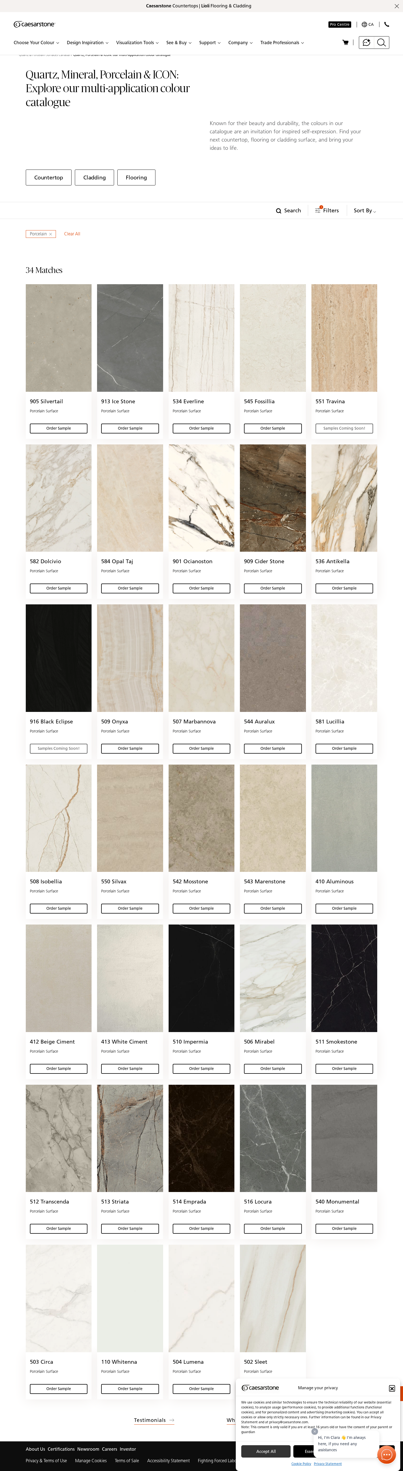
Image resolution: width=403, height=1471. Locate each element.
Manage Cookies (91, 1460)
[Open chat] (386, 1454)
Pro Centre (340, 24)
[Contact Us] (386, 24)
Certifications (61, 1449)
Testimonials (150, 1420)
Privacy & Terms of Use (46, 1460)
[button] (392, 1388)
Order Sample (65, 429)
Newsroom (88, 1449)
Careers (109, 1449)
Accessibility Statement (168, 1460)
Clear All (72, 233)
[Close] (314, 1431)
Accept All (266, 1451)
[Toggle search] (381, 42)
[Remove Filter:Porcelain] (51, 234)
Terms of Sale (127, 1460)
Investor (128, 1449)
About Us (35, 1449)
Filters (330, 210)
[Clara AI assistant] (366, 42)
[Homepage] (34, 24)
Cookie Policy (301, 1464)
